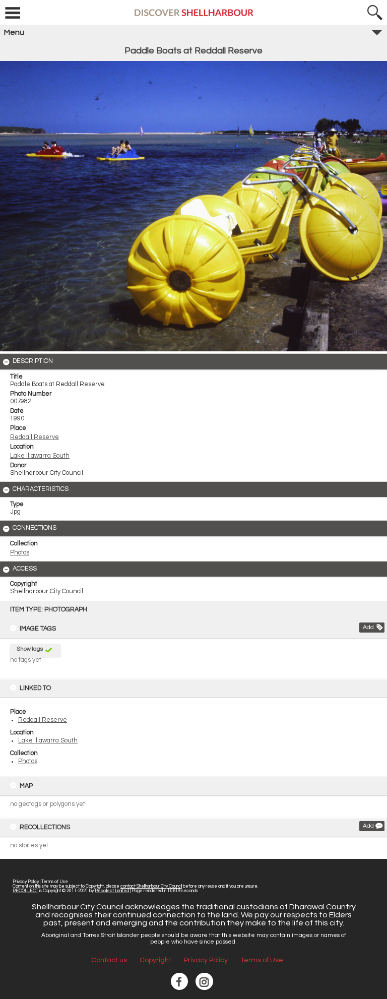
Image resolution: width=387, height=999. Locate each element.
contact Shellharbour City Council (151, 886)
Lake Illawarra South (48, 740)
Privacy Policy (26, 882)
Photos (27, 761)
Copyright (155, 960)
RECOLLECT (25, 891)
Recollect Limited (112, 891)
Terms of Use (54, 882)
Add (368, 627)
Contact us (109, 960)
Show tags (30, 649)
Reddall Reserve (42, 720)
